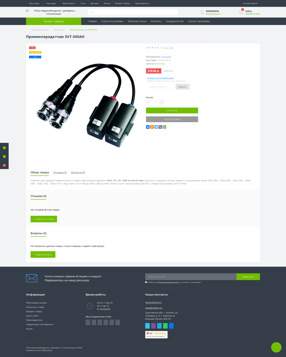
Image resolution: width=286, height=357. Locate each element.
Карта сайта (32, 315)
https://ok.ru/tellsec (111, 322)
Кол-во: (149, 97)
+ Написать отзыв (44, 219)
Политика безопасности (168, 282)
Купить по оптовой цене (160, 78)
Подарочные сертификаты (39, 324)
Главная (92, 21)
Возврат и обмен (122, 3)
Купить (183, 86)
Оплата (107, 3)
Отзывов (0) (60, 172)
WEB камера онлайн (36, 302)
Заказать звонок (213, 13)
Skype (147, 326)
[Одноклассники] (152, 127)
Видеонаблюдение (40, 29)
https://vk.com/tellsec (106, 322)
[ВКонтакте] (148, 127)
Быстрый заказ (172, 119)
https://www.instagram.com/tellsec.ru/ (100, 322)
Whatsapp (165, 326)
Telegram (159, 326)
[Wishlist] (250, 48)
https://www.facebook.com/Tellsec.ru (88, 322)
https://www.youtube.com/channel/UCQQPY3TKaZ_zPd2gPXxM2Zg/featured (117, 322)
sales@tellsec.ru (153, 308)
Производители (142, 3)
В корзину (172, 110)
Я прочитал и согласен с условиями (174, 282)
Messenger (171, 326)
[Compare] (256, 48)
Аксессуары (59, 29)
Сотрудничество (175, 21)
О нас (83, 3)
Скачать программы (199, 21)
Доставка (95, 3)
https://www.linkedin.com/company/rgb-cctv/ (94, 322)
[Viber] (160, 127)
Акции (29, 328)
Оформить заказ (252, 13)
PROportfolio (47, 350)
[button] (4, 164)
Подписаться (248, 276)
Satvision (166, 56)
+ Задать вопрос (43, 254)
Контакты (156, 21)
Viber (153, 326)
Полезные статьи (137, 21)
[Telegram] (156, 127)
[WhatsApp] (164, 127)
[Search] (176, 12)
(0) (171, 47)
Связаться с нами (35, 307)
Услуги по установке (112, 21)
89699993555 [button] (153, 303)
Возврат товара (34, 311)
